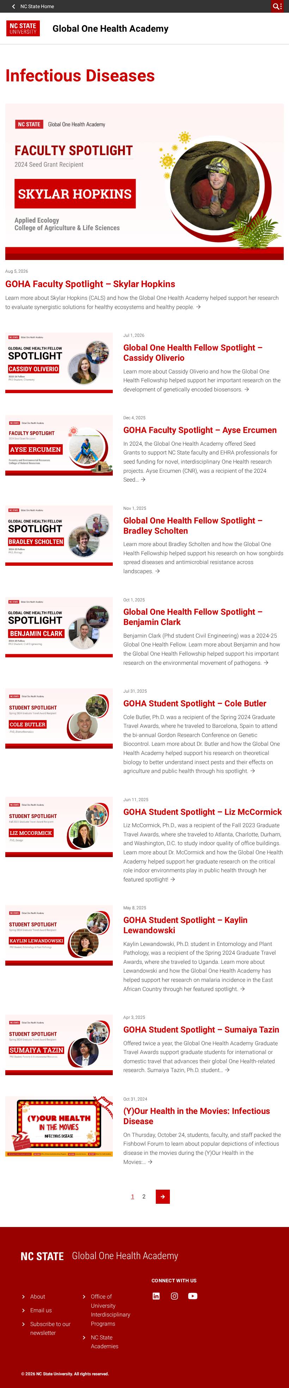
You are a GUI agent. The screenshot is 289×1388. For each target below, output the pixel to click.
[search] (277, 6)
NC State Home (37, 6)
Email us (41, 1310)
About (37, 1296)
